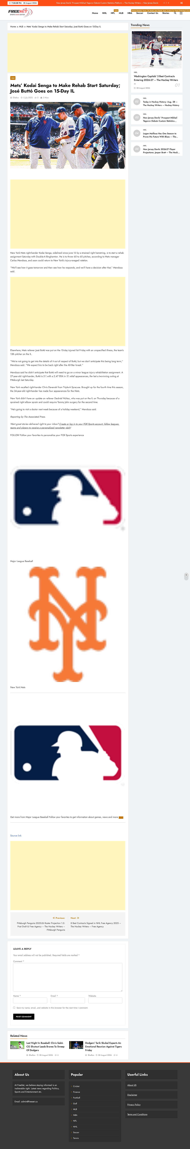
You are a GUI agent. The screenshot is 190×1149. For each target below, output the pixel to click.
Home (95, 13)
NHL (104, 13)
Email (54, 996)
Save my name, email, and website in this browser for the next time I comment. (52, 1007)
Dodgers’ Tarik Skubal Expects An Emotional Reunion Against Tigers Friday (103, 1046)
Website (92, 996)
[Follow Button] (121, 817)
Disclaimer (132, 1094)
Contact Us (152, 13)
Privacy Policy (133, 1104)
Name (17, 996)
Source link (15, 835)
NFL (114, 12)
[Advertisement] (68, 52)
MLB (121, 13)
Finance (76, 1092)
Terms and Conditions (137, 1114)
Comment (18, 961)
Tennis (76, 1138)
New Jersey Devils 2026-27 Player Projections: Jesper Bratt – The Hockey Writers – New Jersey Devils (161, 152)
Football (76, 1097)
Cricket (76, 1086)
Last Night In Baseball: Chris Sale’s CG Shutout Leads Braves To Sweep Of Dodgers (45, 1046)
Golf (75, 1103)
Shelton (16, 97)
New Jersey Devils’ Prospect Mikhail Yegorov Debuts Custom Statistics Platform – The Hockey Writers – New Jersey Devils (107, 3)
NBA (131, 12)
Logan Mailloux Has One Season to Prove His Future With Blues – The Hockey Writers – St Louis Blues (159, 136)
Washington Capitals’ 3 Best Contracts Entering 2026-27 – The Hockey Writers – (156, 79)
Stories (165, 13)
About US (131, 1085)
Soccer (140, 12)
